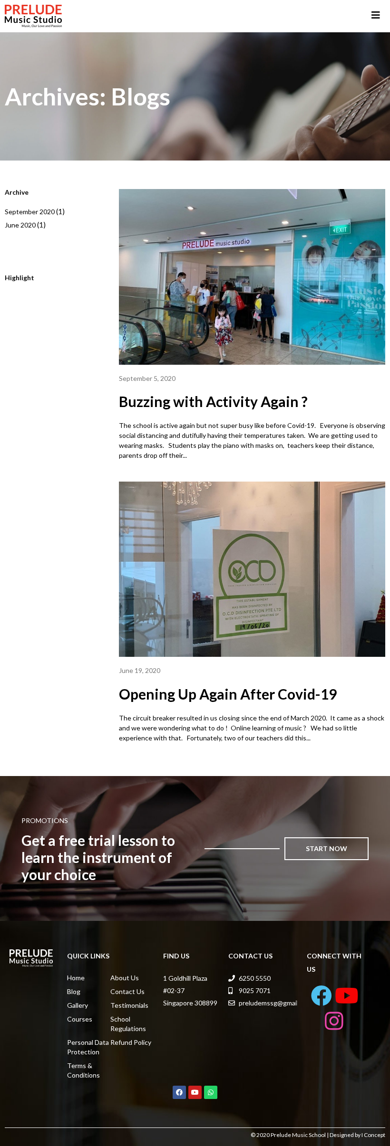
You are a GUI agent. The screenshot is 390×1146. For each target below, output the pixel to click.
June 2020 (20, 225)
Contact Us (127, 991)
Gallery (77, 1005)
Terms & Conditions (83, 1070)
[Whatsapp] (210, 1092)
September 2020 (30, 212)
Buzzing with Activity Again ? (213, 401)
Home (76, 978)
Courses (79, 1019)
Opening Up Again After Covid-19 (228, 693)
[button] (326, 848)
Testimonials (129, 1005)
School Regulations (128, 1023)
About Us (124, 978)
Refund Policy (130, 1042)
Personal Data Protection (88, 1047)
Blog (73, 991)
